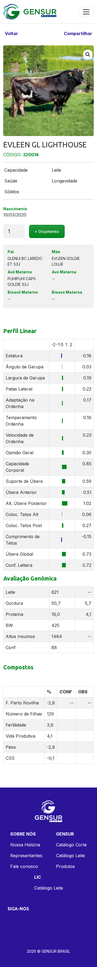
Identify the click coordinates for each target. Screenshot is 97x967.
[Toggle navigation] (86, 11)
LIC (37, 877)
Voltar (11, 33)
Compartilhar (78, 33)
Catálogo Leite (70, 855)
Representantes (26, 855)
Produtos (65, 866)
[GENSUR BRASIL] (30, 11)
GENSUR (65, 834)
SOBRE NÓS (23, 834)
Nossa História (25, 844)
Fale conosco (24, 866)
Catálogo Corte (71, 844)
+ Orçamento (46, 231)
